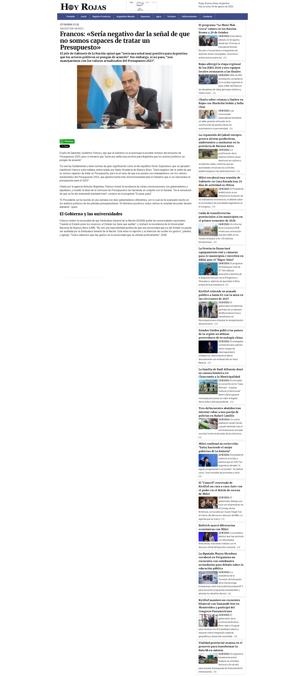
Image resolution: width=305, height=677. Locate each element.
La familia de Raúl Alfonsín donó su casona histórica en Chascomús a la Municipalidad (221, 373)
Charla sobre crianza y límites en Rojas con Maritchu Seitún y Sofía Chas (221, 103)
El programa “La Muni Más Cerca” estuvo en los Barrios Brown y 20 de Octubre (217, 28)
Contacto (207, 16)
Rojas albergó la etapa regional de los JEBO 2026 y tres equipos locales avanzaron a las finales (220, 67)
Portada (71, 16)
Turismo (171, 16)
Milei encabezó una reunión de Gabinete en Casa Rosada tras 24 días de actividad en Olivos (220, 181)
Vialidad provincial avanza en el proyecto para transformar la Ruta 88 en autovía (220, 646)
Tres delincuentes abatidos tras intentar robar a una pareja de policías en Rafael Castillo (220, 412)
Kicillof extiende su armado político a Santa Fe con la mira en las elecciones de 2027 (221, 295)
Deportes (145, 16)
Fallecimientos (189, 16)
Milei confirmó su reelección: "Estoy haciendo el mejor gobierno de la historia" (218, 447)
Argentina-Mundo (126, 16)
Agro (158, 16)
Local (83, 16)
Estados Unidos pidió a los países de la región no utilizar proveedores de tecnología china (221, 334)
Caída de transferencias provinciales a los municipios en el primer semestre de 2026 (221, 216)
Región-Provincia (101, 16)
